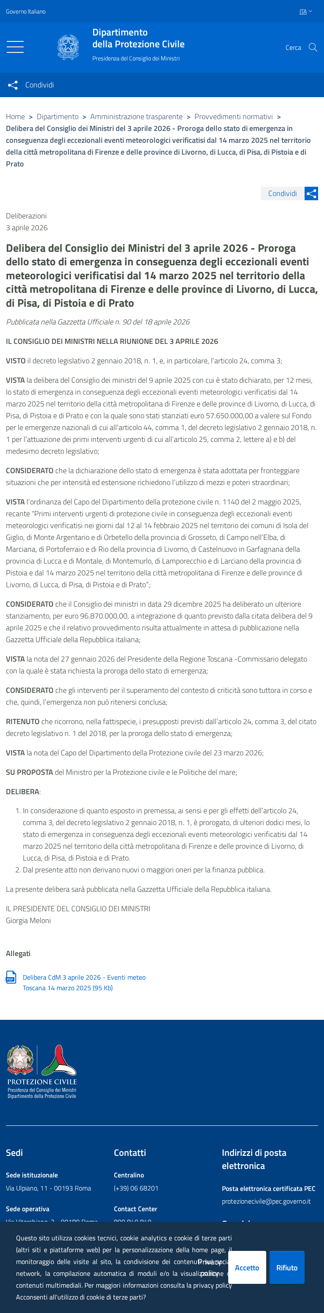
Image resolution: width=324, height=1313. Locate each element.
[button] (313, 47)
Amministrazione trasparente (136, 116)
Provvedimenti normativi (233, 116)
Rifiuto (287, 1267)
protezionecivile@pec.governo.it (266, 1201)
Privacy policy (209, 1267)
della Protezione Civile (138, 38)
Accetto (247, 1267)
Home (15, 116)
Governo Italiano (26, 11)
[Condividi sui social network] (12, 85)
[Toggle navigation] (15, 47)
